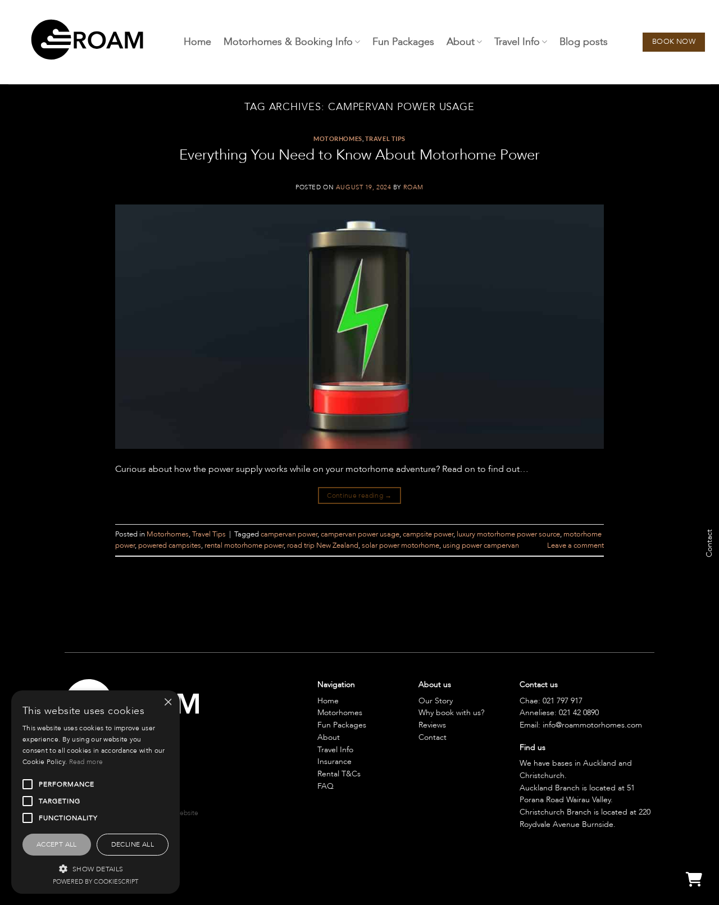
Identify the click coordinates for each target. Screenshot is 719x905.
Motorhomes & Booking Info (288, 42)
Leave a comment (575, 545)
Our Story (435, 700)
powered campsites (169, 545)
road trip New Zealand (322, 545)
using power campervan (481, 545)
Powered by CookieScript (95, 881)
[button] (95, 869)
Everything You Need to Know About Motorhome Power (359, 155)
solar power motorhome (400, 545)
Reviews (432, 725)
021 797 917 (563, 700)
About (461, 42)
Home (197, 42)
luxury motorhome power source (508, 534)
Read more (86, 761)
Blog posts (583, 42)
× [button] (167, 702)
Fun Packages (403, 42)
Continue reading (359, 495)
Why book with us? (451, 712)
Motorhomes (337, 138)
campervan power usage (360, 534)
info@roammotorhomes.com (592, 725)
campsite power (428, 534)
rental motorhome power (244, 545)
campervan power (289, 534)
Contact (432, 737)
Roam (413, 187)
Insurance (334, 761)
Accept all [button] (57, 844)
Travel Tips (385, 138)
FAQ (325, 786)
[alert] (95, 792)
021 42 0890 (579, 712)
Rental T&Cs (339, 773)
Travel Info (517, 42)
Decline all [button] (132, 844)
